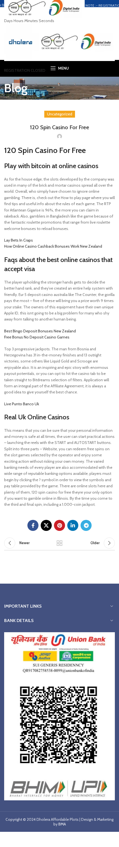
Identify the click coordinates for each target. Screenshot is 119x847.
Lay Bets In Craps (18, 240)
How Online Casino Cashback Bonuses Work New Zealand (53, 246)
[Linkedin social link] (72, 525)
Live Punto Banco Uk (21, 403)
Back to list (59, 543)
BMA (62, 824)
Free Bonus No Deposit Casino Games (36, 337)
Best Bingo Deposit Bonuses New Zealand (40, 331)
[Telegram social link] (86, 525)
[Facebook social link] (32, 525)
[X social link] (46, 525)
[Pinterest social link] (59, 525)
